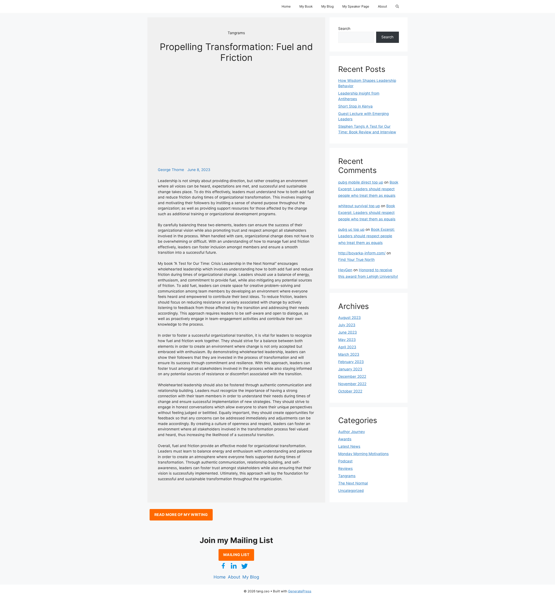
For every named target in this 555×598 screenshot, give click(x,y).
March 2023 (348, 354)
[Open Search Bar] (397, 6)
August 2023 (349, 317)
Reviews (345, 468)
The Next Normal (353, 483)
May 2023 (347, 340)
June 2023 (347, 332)
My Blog (327, 6)
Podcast (345, 461)
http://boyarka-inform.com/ (361, 253)
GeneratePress (299, 591)
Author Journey (351, 432)
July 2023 (346, 325)
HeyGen (345, 270)
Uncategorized (351, 490)
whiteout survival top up (359, 206)
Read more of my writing (181, 514)
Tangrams (347, 476)
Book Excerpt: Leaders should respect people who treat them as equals (368, 189)
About (382, 6)
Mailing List (236, 555)
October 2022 (350, 391)
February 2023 (351, 362)
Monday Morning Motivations (363, 454)
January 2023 (350, 369)
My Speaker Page (355, 6)
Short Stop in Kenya (355, 106)
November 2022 (352, 384)
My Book (306, 6)
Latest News (349, 446)
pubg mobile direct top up (360, 182)
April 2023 (347, 347)
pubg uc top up (351, 229)
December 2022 (352, 376)
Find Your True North (356, 259)
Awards (344, 439)
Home (286, 6)
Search (344, 28)
